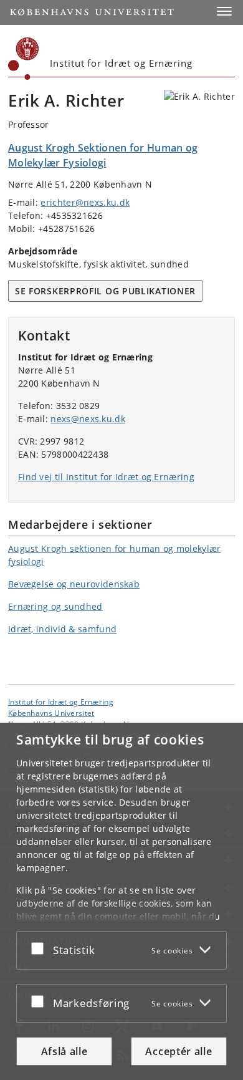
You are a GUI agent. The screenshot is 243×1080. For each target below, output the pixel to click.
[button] (224, 11)
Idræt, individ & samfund (62, 629)
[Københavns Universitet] (23, 58)
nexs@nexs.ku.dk (87, 419)
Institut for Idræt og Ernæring (60, 701)
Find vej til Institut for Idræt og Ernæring (106, 477)
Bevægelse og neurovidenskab (74, 584)
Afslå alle (64, 1051)
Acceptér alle (178, 1051)
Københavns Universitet (51, 713)
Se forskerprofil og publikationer (105, 291)
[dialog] (121, 901)
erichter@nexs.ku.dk (85, 202)
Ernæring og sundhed (55, 606)
